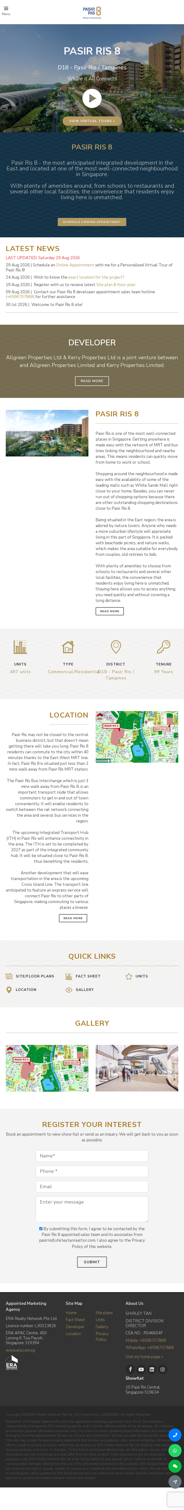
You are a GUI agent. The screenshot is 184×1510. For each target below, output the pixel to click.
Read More (92, 381)
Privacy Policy (102, 1336)
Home (71, 1313)
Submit (92, 1262)
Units (100, 1320)
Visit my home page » (144, 1357)
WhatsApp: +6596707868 (150, 1347)
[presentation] (174, 1066)
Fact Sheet (75, 1320)
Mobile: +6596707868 (146, 1340)
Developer (75, 1327)
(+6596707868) (20, 297)
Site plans (104, 1313)
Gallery (102, 1327)
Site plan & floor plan (115, 285)
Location (73, 1333)
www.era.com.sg (20, 1350)
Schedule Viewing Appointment (92, 222)
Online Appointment (75, 265)
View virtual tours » (92, 121)
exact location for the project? (96, 277)
